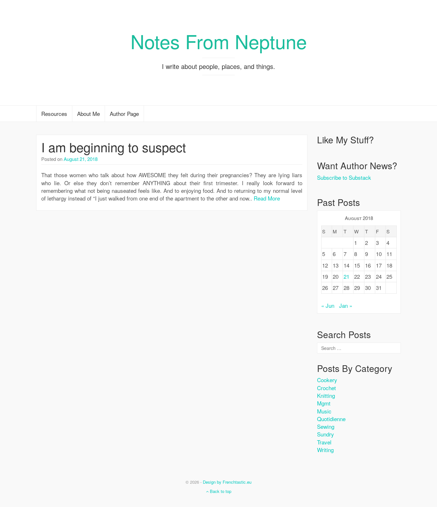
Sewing (325, 426)
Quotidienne (331, 419)
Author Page (124, 113)
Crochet (326, 388)
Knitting (326, 395)
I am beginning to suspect (113, 147)
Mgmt (323, 403)
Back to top (220, 491)
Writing (325, 450)
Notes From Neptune (219, 41)
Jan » (345, 305)
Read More (267, 198)
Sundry (325, 434)
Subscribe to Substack (344, 177)
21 (346, 276)
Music (324, 411)
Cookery (327, 380)
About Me (88, 113)
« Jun (327, 305)
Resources (54, 113)
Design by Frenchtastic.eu (227, 482)
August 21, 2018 (81, 158)
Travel (324, 442)
